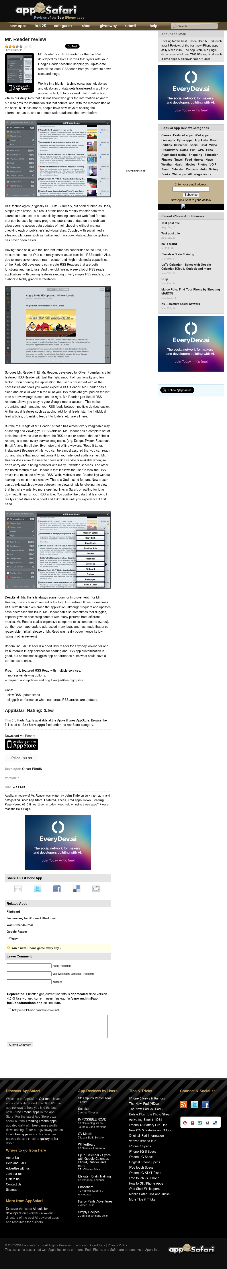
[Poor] (10, 46)
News (87, 800)
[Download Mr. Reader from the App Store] (19, 73)
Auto (203, 169)
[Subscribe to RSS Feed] (185, 1104)
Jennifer (85, 1215)
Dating (213, 169)
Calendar (178, 169)
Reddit (96, 889)
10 (79, 1190)
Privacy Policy (117, 1245)
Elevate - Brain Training (94, 1176)
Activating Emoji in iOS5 (145, 1119)
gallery (45, 1138)
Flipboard (13, 911)
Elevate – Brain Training (177, 254)
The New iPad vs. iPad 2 (146, 1109)
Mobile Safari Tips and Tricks (149, 1194)
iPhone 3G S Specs (142, 1151)
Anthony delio (99, 1215)
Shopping (195, 154)
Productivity (169, 150)
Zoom (25, 47)
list (56, 1138)
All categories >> (199, 174)
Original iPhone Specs (144, 1162)
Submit (130, 26)
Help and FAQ (16, 1163)
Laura (83, 1101)
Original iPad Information (146, 1135)
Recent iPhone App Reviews (182, 216)
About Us (12, 1157)
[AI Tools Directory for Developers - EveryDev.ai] (191, 344)
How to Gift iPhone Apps (146, 1183)
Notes (184, 150)
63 (79, 1180)
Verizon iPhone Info (142, 1140)
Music (214, 140)
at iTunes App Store (21, 744)
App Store (35, 800)
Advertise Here (136, 171)
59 (79, 1123)
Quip (164, 279)
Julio (91, 1205)
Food (188, 159)
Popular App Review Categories (185, 128)
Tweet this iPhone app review (37, 889)
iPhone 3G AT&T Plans (145, 1172)
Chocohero (86, 1187)
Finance (166, 159)
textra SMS (86, 1137)
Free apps (168, 140)
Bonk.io (99, 1137)
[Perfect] (21, 46)
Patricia (86, 1190)
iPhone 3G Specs (141, 1156)
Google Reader (17, 931)
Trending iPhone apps (41, 1121)
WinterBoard (87, 1144)
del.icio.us (76, 889)
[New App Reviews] (17, 26)
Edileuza (99, 1180)
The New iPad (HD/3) (144, 1103)
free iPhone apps (27, 1112)
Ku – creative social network (180, 304)
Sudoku (83, 1108)
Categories (63, 26)
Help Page (23, 809)
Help (153, 26)
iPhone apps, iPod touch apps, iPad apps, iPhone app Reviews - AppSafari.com (55, 8)
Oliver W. (93, 1112)
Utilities (166, 145)
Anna (83, 1112)
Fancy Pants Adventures (95, 1201)
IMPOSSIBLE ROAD (92, 1119)
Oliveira (88, 1169)
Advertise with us (18, 1168)
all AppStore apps (31, 724)
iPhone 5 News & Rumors (147, 1098)
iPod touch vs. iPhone (144, 1178)
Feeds (62, 800)
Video (213, 145)
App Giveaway (108, 26)
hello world (169, 244)
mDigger (12, 938)
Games (166, 135)
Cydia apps (184, 140)
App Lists (201, 140)
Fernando (99, 1148)
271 (80, 1169)
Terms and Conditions (89, 1245)
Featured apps (183, 135)
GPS (201, 150)
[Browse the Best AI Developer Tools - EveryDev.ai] (58, 843)
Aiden (83, 1205)
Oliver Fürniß (32, 768)
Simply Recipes (89, 1212)
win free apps (19, 1134)
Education (211, 154)
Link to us (13, 1179)
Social (194, 145)
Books (165, 174)
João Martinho (97, 1127)
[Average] (14, 46)
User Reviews (30, 47)
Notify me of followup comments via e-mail (35, 1010)
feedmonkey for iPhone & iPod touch (32, 918)
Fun (193, 150)
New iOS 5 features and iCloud (150, 1130)
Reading (98, 800)
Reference (181, 145)
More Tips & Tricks (142, 1199)
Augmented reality (173, 154)
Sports (198, 159)
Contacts (192, 169)
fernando (87, 1180)
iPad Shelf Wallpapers (144, 1188)
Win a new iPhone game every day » (36, 948)
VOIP (213, 164)
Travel (178, 159)
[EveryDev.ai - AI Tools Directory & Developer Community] (191, 93)
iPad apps (75, 800)
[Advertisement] (135, 99)
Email (165, 169)
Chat (204, 145)
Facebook (57, 889)
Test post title (170, 223)
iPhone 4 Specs (140, 1146)
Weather (166, 164)
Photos (202, 164)
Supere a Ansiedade (90, 1192)
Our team (45, 1098)
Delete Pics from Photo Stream (150, 1114)
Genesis (87, 1148)
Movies (190, 164)
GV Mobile (85, 1133)
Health (179, 164)
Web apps (179, 174)
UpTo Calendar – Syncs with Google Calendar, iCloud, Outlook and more (186, 267)
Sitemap (12, 1189)
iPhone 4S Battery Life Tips (148, 1125)
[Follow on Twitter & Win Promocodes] (196, 1104)
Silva (97, 1169)
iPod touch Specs (141, 1167)
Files (209, 150)
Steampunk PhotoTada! (94, 1098)
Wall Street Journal (20, 925)
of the (59, 17)
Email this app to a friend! (18, 889)
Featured (50, 800)
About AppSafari (173, 34)
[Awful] (6, 46)
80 (79, 1148)
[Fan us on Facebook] (207, 1104)
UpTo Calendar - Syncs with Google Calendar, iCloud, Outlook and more (94, 1160)
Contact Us (14, 1184)
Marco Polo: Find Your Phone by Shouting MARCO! (190, 291)
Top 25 (40, 26)
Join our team (15, 1173)
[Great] (17, 46)
